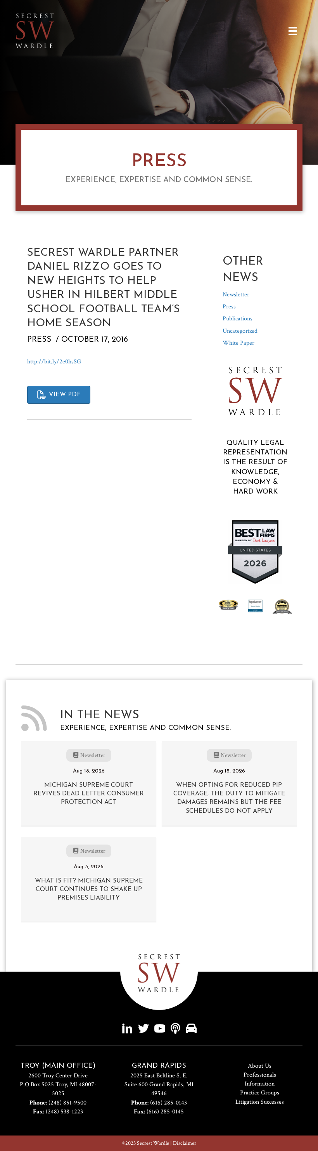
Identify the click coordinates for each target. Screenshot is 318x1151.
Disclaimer (184, 1143)
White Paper (238, 343)
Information (260, 1084)
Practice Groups (259, 1093)
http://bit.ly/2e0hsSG (54, 362)
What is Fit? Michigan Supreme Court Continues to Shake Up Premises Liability (89, 890)
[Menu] (292, 31)
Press (39, 340)
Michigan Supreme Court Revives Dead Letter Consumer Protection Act (88, 794)
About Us (259, 1066)
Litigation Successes (259, 1102)
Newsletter (236, 295)
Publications (237, 319)
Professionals (260, 1075)
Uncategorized (240, 331)
